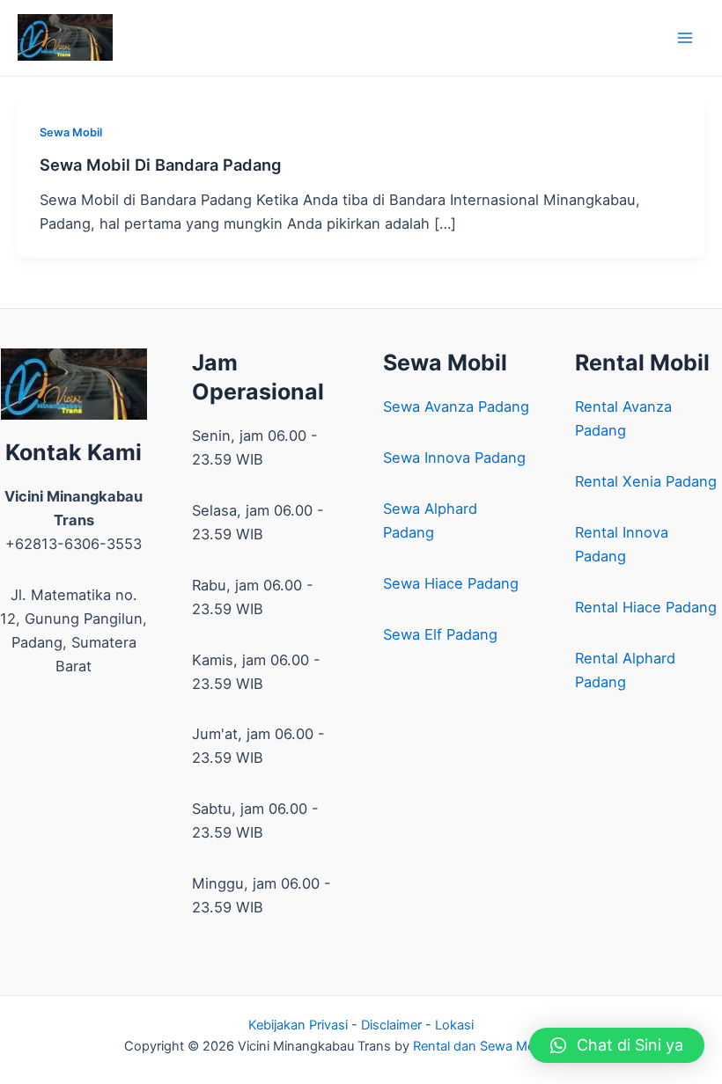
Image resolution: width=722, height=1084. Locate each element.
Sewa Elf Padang (440, 634)
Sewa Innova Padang (454, 457)
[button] (616, 1045)
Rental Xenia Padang (646, 481)
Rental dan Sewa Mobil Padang (505, 1046)
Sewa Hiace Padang (451, 583)
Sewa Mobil (71, 132)
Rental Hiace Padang (646, 607)
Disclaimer (391, 1025)
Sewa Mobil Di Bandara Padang (160, 164)
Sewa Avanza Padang (456, 406)
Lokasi (454, 1025)
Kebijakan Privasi (298, 1025)
